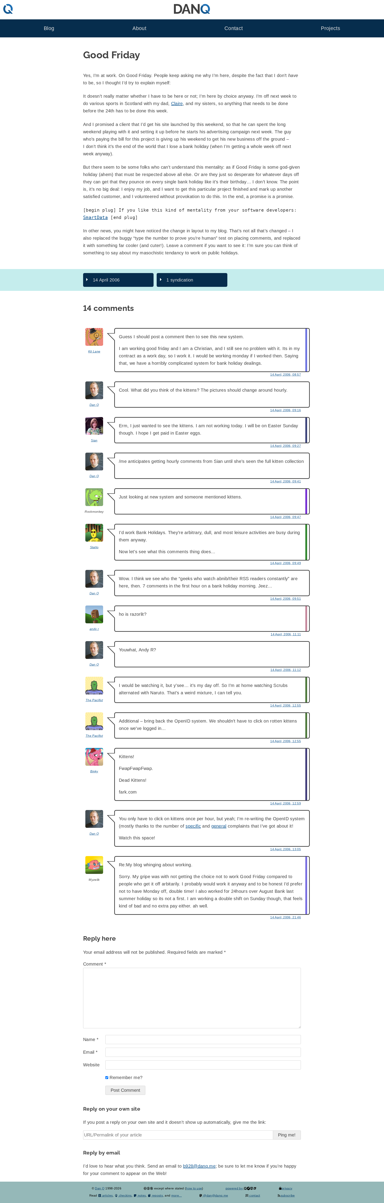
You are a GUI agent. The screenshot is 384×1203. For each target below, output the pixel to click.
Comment (94, 964)
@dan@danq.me (215, 1195)
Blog (49, 28)
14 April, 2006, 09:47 (285, 517)
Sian (94, 440)
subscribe (288, 1195)
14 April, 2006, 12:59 (285, 803)
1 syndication (179, 279)
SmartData (95, 217)
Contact (233, 28)
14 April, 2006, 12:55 (285, 705)
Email (90, 1052)
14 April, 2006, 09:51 (285, 598)
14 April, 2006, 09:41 (285, 481)
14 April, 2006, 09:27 (285, 446)
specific (193, 826)
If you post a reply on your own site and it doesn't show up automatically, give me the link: (174, 1122)
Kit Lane (94, 351)
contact (254, 1195)
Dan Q (94, 405)
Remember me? (126, 1077)
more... (176, 1195)
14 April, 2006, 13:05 (285, 849)
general (218, 826)
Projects (330, 28)
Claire (177, 103)
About (139, 28)
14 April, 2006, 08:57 (285, 374)
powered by (235, 1188)
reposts (157, 1195)
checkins (125, 1195)
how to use (194, 1188)
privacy (287, 1188)
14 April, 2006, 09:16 (285, 410)
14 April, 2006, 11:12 (285, 670)
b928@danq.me (199, 1166)
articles (107, 1195)
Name (90, 1039)
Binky (94, 771)
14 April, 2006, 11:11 (286, 634)
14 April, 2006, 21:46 (285, 917)
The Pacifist (94, 700)
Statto (94, 547)
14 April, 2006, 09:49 (285, 563)
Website (91, 1064)
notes (141, 1195)
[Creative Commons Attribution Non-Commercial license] (148, 1188)
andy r (94, 629)
